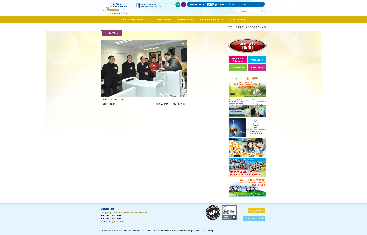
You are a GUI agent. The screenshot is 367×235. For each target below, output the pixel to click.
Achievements (184, 19)
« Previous (175, 104)
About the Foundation (132, 19)
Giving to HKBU (256, 210)
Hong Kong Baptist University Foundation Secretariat (124, 213)
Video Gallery (257, 68)
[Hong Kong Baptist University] (149, 5)
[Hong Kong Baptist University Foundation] (118, 7)
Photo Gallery (256, 60)
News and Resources (209, 19)
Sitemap (209, 231)
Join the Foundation (160, 19)
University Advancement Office (133, 231)
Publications (238, 68)
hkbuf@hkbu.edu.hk (115, 221)
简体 (234, 4)
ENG (222, 4)
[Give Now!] (247, 45)
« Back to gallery (108, 104)
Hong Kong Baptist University (160, 231)
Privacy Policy (198, 231)
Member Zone (197, 4)
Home (229, 27)
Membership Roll (236, 19)
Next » (184, 104)
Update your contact (254, 218)
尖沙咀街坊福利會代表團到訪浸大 (251, 27)
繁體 (228, 4)
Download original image (112, 99)
